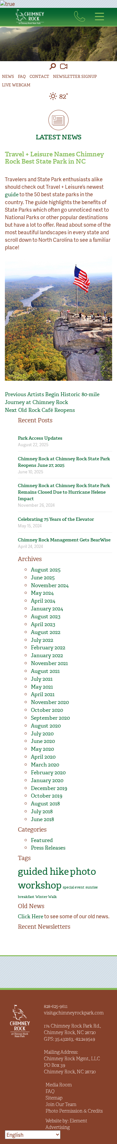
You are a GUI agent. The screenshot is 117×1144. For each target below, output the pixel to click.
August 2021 (45, 671)
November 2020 (50, 702)
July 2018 (42, 811)
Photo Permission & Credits (74, 1111)
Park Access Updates (40, 438)
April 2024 (43, 600)
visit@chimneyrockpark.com (74, 1013)
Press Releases (48, 847)
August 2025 (45, 569)
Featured (42, 840)
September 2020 (50, 717)
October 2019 (46, 795)
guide (12, 194)
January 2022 (47, 655)
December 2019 (49, 788)
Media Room (59, 1085)
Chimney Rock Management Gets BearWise (64, 540)
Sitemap (54, 1098)
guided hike (43, 871)
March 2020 (45, 764)
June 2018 (42, 819)
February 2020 (48, 772)
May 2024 (42, 593)
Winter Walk (46, 896)
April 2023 (43, 624)
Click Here (30, 916)
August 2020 (46, 725)
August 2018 (45, 803)
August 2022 (45, 632)
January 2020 (47, 780)
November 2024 (50, 585)
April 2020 (43, 756)
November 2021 (49, 663)
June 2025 (43, 577)
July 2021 (42, 679)
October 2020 (47, 710)
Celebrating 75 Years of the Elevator (56, 519)
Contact (39, 76)
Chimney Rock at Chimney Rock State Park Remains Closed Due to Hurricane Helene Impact (64, 492)
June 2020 (43, 741)
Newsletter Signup (75, 76)
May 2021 (42, 686)
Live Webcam (16, 85)
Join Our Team (61, 1104)
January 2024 (47, 608)
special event (73, 887)
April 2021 (43, 694)
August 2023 (45, 616)
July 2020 (42, 733)
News (8, 76)
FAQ (22, 76)
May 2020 (42, 749)
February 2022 (48, 647)
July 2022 (42, 640)
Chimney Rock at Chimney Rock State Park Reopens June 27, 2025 (64, 462)
